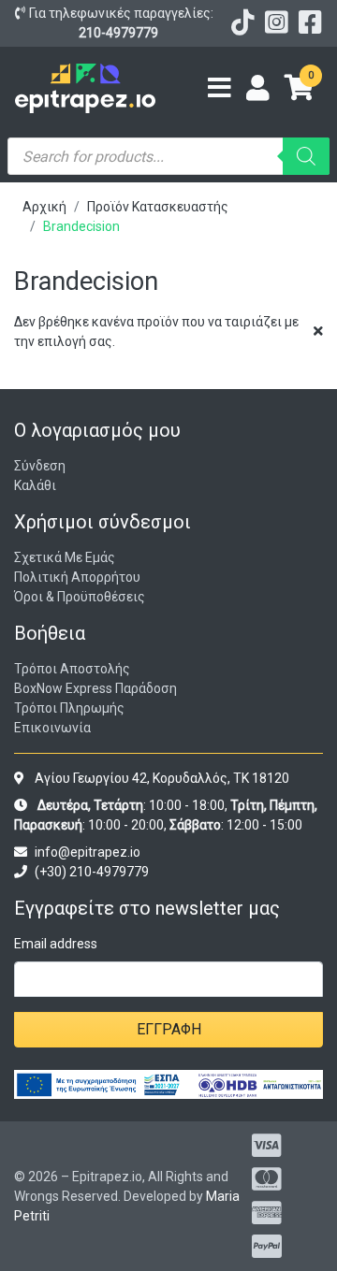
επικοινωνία (52, 727)
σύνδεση (40, 465)
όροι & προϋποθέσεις (79, 596)
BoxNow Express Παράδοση (95, 688)
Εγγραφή (169, 1029)
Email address (55, 943)
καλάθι (35, 485)
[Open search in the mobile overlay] (168, 156)
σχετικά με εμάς (64, 557)
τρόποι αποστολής (72, 668)
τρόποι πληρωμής (69, 707)
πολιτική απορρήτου (77, 577)
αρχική (44, 206)
